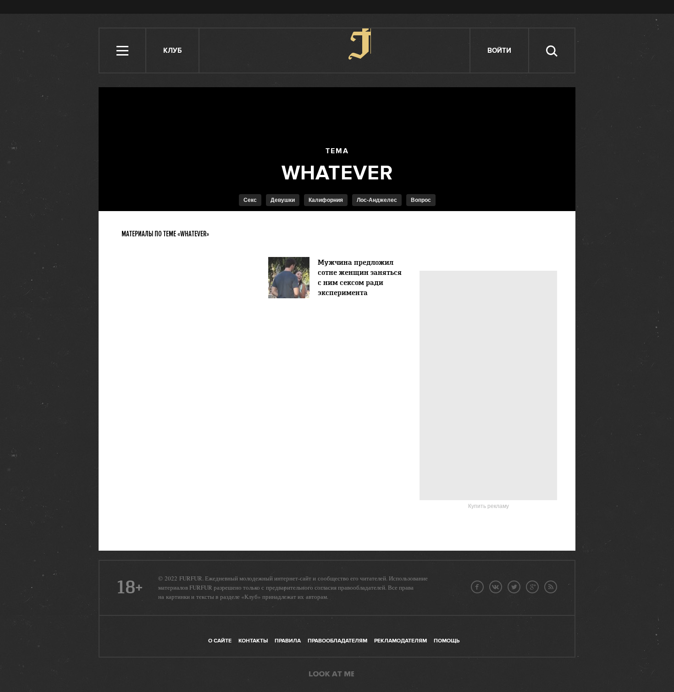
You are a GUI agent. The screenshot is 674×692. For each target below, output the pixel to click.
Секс (250, 200)
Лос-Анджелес (377, 200)
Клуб (172, 50)
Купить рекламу (488, 506)
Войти (499, 50)
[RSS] (550, 586)
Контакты (253, 640)
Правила (288, 640)
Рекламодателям (400, 640)
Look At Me (331, 674)
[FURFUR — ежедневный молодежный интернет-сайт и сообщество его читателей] (334, 50)
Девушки (283, 200)
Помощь (446, 640)
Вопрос (421, 200)
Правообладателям (337, 640)
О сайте (220, 640)
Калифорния (326, 200)
